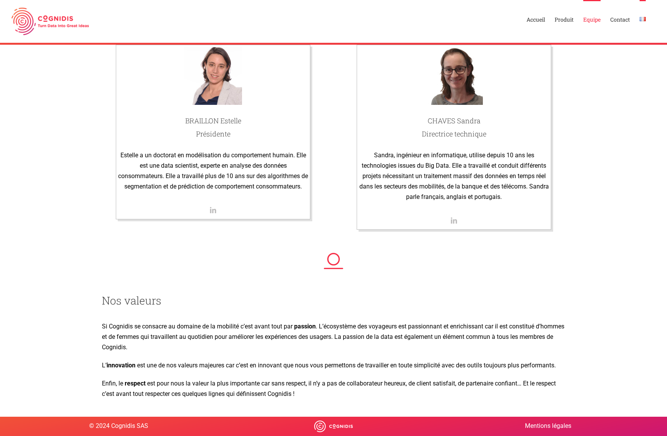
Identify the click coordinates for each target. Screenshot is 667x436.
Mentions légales (548, 425)
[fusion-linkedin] (213, 210)
